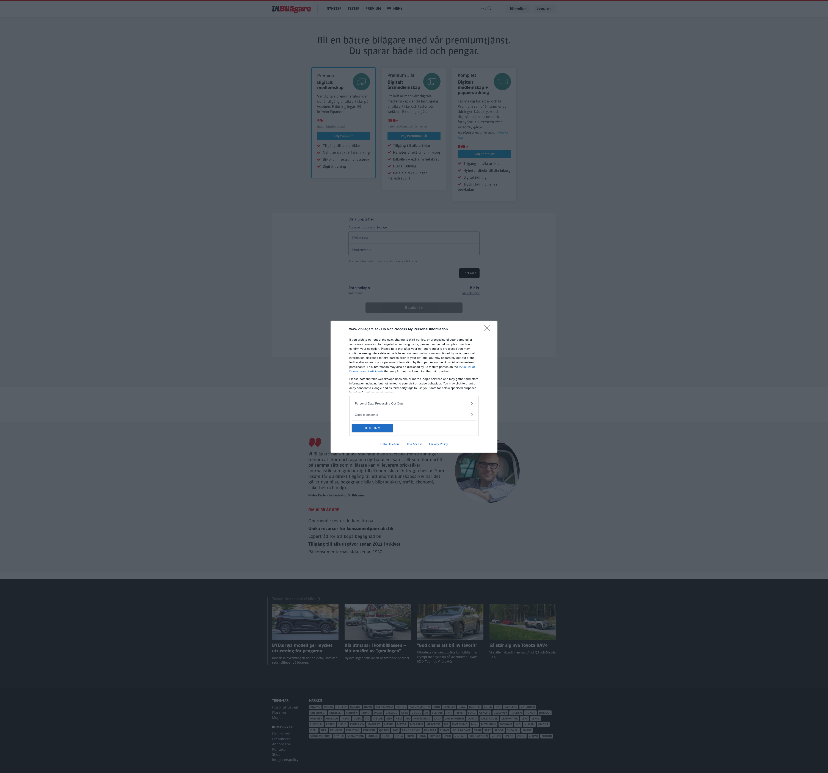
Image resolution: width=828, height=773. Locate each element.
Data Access (414, 444)
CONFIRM (372, 428)
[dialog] (414, 386)
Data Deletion (389, 444)
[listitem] (414, 403)
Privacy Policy (438, 444)
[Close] (489, 329)
